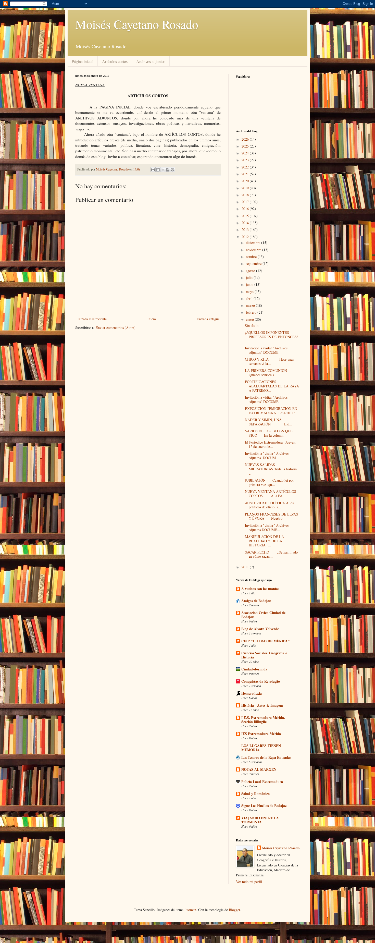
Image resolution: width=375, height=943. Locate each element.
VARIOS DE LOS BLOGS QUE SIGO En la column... (269, 433)
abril (250, 298)
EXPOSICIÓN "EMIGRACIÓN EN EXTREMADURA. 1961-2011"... (271, 410)
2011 (246, 567)
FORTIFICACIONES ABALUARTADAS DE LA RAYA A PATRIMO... (272, 386)
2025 (246, 146)
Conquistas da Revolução (260, 681)
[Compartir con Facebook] (167, 169)
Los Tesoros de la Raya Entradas (266, 757)
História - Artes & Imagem (262, 705)
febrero (251, 312)
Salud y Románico (255, 793)
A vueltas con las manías (260, 588)
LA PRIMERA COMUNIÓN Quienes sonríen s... (269, 372)
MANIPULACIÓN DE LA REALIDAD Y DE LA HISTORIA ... (264, 541)
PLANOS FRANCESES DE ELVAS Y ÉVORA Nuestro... (271, 516)
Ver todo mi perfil (249, 881)
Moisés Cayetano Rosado (136, 24)
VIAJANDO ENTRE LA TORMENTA (260, 820)
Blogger (234, 909)
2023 (246, 159)
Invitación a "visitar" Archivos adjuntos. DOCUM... (267, 455)
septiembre (254, 263)
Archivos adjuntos (150, 61)
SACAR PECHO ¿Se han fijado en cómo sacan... (271, 554)
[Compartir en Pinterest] (172, 169)
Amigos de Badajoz (256, 600)
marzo (251, 305)
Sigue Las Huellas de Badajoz (263, 805)
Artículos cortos (115, 61)
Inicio (151, 318)
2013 (246, 229)
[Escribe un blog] (157, 169)
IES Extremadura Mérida (261, 733)
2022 (246, 167)
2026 (246, 139)
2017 (246, 201)
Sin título (251, 325)
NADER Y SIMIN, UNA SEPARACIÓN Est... (268, 421)
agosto (251, 270)
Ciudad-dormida (254, 669)
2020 (246, 180)
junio (250, 284)
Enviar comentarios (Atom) (115, 327)
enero (250, 319)
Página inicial (82, 61)
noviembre (254, 249)
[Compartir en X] (162, 169)
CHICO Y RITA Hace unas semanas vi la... (269, 361)
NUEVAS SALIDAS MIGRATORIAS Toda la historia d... (271, 469)
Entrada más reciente (92, 318)
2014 (246, 222)
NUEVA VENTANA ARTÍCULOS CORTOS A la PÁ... (270, 493)
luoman (190, 909)
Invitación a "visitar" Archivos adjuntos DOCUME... (267, 527)
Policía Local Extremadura (262, 781)
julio (250, 277)
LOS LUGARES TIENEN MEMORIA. (261, 747)
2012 (246, 236)
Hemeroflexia (251, 693)
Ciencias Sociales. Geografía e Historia (264, 655)
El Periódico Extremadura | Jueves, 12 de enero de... (270, 444)
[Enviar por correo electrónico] (153, 169)
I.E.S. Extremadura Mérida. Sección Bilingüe (263, 719)
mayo (250, 291)
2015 (246, 215)
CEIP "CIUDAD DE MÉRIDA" (265, 641)
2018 (246, 194)
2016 (246, 208)
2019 (246, 188)
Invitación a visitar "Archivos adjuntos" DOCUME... (266, 350)
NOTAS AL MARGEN (258, 769)
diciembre (253, 242)
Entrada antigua (208, 318)
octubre (252, 256)
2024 (246, 153)
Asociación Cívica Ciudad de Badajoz (263, 614)
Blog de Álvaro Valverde (260, 628)
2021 (246, 174)
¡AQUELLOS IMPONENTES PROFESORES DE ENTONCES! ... (271, 337)
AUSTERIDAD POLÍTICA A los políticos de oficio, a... (269, 505)
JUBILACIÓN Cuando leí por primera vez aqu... (269, 482)
